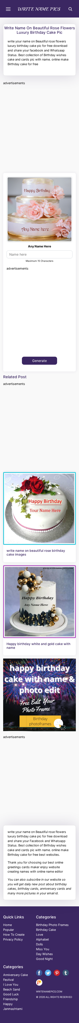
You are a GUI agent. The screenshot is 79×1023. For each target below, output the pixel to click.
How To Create (13, 934)
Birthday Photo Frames (52, 925)
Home (7, 925)
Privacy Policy (13, 939)
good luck (11, 994)
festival (8, 979)
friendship (10, 999)
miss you (42, 949)
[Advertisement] (39, 128)
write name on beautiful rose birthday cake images (36, 552)
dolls (39, 944)
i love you (10, 984)
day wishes (44, 954)
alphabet (42, 939)
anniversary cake (15, 975)
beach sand (11, 989)
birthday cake (46, 929)
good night (44, 959)
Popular (8, 929)
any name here (39, 246)
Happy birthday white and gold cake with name (38, 646)
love (39, 934)
